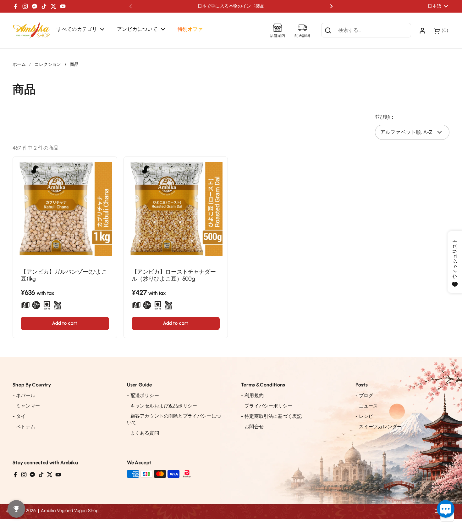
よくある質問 (143, 433)
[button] (441, 30)
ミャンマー (26, 406)
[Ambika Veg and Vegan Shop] (31, 30)
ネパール (24, 395)
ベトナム (24, 427)
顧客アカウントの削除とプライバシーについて (174, 419)
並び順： (385, 117)
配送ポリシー (143, 395)
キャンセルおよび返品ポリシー (162, 406)
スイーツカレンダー (378, 427)
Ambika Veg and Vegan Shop (69, 510)
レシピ (364, 416)
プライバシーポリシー (266, 406)
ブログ (364, 395)
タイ (19, 416)
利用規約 (252, 395)
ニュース (366, 406)
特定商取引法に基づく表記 (271, 416)
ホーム (19, 64)
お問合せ (252, 427)
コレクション (48, 64)
